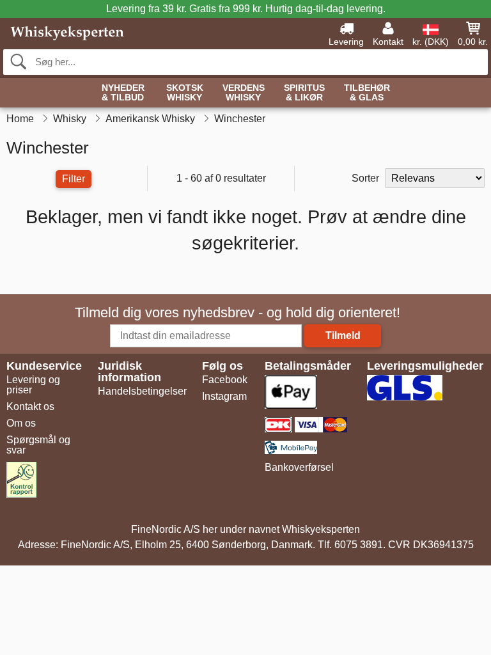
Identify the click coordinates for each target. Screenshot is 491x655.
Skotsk (184, 93)
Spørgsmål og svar (38, 444)
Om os (21, 423)
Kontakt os (30, 406)
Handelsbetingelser (142, 391)
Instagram (224, 396)
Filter (73, 178)
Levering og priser (33, 384)
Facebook (224, 379)
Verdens (243, 93)
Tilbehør (367, 93)
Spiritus (304, 93)
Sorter (365, 178)
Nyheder (123, 93)
